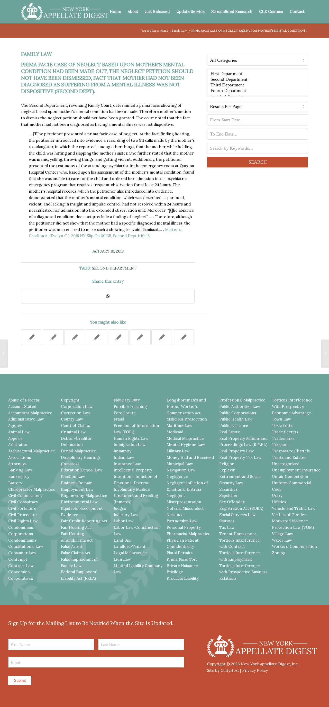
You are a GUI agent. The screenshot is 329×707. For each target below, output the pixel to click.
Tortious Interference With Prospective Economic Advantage (292, 406)
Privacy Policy (255, 670)
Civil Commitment (25, 495)
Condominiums (22, 540)
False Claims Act (75, 552)
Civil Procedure (22, 514)
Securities (228, 489)
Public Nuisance (233, 425)
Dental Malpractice (78, 451)
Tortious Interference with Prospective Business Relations (243, 572)
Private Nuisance (182, 565)
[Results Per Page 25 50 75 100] (257, 107)
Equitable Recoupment (82, 508)
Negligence (177, 476)
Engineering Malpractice (84, 495)
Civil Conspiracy (23, 501)
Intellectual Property (133, 470)
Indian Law (124, 457)
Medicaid (175, 431)
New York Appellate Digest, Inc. (270, 663)
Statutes (226, 520)
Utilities (279, 501)
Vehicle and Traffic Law (293, 508)
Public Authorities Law (239, 406)
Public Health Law (235, 419)
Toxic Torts (282, 425)
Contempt (17, 559)
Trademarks (283, 438)
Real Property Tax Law (240, 457)
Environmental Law (79, 501)
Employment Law (77, 489)
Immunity (122, 451)
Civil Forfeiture (22, 508)
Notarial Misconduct (185, 508)
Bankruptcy (18, 476)
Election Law (73, 476)
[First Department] (257, 74)
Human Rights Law (131, 438)
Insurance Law (127, 463)
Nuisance (175, 514)
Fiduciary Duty (127, 400)
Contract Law (21, 565)
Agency (15, 425)
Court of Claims (75, 425)
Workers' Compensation (294, 546)
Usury (277, 495)
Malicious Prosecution (187, 419)
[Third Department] (257, 85)
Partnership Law (182, 520)
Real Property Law (236, 451)
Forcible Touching (130, 406)
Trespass (280, 444)
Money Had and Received (190, 457)
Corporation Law (77, 406)
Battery (15, 482)
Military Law (178, 451)
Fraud (119, 419)
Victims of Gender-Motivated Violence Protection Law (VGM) (293, 521)
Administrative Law (26, 419)
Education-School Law (81, 470)
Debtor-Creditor (76, 438)
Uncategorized (285, 463)
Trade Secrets (285, 431)
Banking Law (20, 470)
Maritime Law (179, 425)
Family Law (36, 54)
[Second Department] (257, 79)
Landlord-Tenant (129, 546)
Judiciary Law (126, 514)
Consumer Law (22, 552)
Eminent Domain (77, 482)
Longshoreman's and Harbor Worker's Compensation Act (186, 406)
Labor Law (123, 520)
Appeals (15, 438)
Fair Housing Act (76, 527)
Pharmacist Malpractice (188, 533)
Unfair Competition (290, 476)
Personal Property (184, 527)
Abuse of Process (24, 400)
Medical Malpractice (185, 438)
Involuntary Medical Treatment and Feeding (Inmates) (136, 496)
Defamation (72, 444)
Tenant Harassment (237, 533)
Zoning (278, 552)
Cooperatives (20, 578)
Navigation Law (181, 470)
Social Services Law (237, 514)
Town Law (281, 419)
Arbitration (18, 444)
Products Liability (183, 578)
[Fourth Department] (257, 91)
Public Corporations (237, 412)
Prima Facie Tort (182, 559)
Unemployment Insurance (296, 470)
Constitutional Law (25, 546)
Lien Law (122, 559)
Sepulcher (228, 495)
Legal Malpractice (130, 552)
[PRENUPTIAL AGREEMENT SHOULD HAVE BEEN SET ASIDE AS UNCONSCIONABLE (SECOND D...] (4, 353)
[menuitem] (115, 11)
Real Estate (229, 431)
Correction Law (75, 412)
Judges (120, 508)
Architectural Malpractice (31, 451)
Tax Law (227, 527)
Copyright (70, 400)
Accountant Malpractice (30, 412)
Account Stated (22, 406)
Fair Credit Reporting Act (84, 520)
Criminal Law (73, 431)
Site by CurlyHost (223, 670)
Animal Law (19, 431)
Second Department (114, 268)
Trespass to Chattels (291, 451)
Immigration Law (129, 444)
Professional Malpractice (242, 400)
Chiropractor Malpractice (31, 489)
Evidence (69, 514)
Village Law (282, 533)
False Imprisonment (79, 559)
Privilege (175, 571)
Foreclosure (125, 412)
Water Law (282, 540)
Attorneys (17, 463)
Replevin (227, 470)
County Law (72, 419)
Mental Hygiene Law (186, 444)
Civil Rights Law (23, 520)
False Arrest (72, 546)
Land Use (122, 540)
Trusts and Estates (289, 457)
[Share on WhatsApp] (107, 296)
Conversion (19, 571)
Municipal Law (180, 463)
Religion (226, 463)
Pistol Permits (180, 552)
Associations (19, 457)
